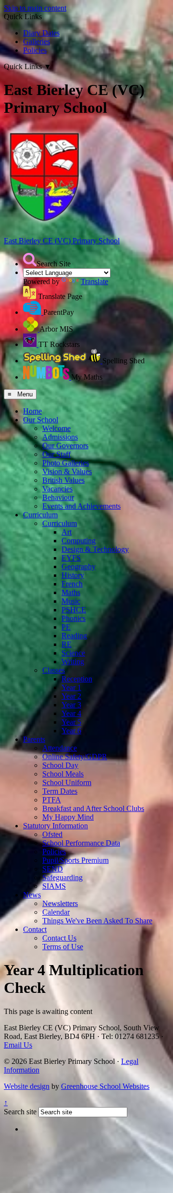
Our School (40, 420)
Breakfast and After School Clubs (93, 808)
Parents (34, 739)
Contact (35, 929)
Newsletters (60, 903)
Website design (26, 1086)
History (73, 575)
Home (32, 411)
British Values (63, 480)
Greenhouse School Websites (105, 1086)
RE (67, 644)
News (32, 895)
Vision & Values (67, 471)
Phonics (74, 618)
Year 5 (71, 722)
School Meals (63, 774)
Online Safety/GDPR (74, 756)
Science (73, 653)
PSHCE (74, 610)
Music (71, 601)
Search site (20, 1112)
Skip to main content (35, 8)
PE (66, 627)
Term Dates (59, 791)
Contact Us (59, 938)
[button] (30, 259)
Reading (74, 636)
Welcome (56, 428)
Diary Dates (41, 33)
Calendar (56, 912)
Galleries (36, 41)
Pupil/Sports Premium (75, 860)
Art (67, 532)
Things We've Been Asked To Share (97, 921)
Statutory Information (55, 826)
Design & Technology (95, 549)
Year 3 (71, 705)
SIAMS (54, 886)
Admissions (60, 437)
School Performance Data (81, 843)
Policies (35, 50)
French (72, 584)
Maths (71, 592)
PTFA (51, 800)
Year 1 (71, 687)
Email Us (18, 1045)
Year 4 (71, 713)
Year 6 (71, 731)
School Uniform (66, 782)
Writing (73, 661)
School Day (60, 765)
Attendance (59, 748)
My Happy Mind (68, 817)
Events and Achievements (81, 506)
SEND (52, 869)
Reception (77, 679)
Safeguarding (62, 877)
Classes (53, 670)
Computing (79, 541)
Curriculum (40, 515)
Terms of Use (62, 946)
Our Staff (56, 454)
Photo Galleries (65, 463)
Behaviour (58, 497)
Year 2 (71, 696)
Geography (79, 566)
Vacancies (57, 489)
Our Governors (65, 445)
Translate (94, 281)
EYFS (71, 558)
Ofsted (52, 834)
